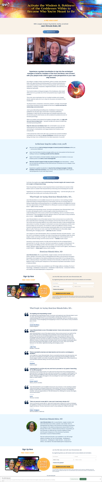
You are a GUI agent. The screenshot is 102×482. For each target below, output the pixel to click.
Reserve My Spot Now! (63, 293)
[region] (51, 479)
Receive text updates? (58, 289)
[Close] (100, 479)
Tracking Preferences (74, 479)
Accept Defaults (83, 479)
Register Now (51, 32)
